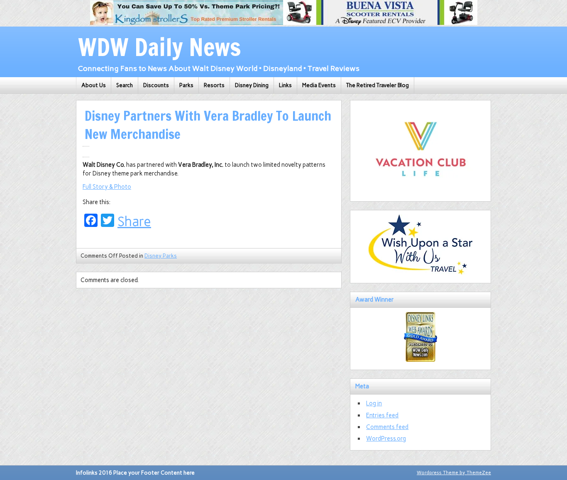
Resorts (214, 85)
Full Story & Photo (107, 186)
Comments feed (387, 427)
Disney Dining (252, 85)
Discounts (156, 85)
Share (134, 221)
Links (285, 85)
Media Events (319, 85)
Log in (374, 403)
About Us (93, 85)
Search (124, 85)
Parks (186, 85)
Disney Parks (160, 256)
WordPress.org (386, 438)
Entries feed (382, 415)
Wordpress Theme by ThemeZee (454, 472)
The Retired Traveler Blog (377, 85)
